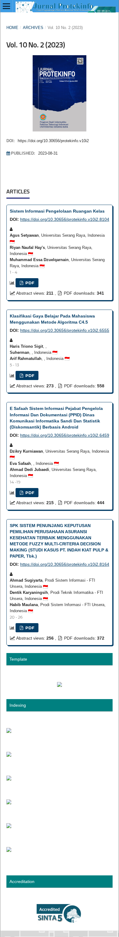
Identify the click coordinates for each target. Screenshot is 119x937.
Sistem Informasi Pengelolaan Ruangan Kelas (57, 211)
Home (12, 27)
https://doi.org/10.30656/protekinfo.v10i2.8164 (64, 564)
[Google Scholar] (8, 731)
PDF (29, 282)
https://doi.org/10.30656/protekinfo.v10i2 (53, 140)
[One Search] (8, 779)
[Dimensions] (8, 850)
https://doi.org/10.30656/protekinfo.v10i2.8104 (64, 219)
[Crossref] (8, 802)
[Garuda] (8, 755)
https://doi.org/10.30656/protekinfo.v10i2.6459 (64, 435)
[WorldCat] (8, 826)
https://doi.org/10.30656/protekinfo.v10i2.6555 (64, 330)
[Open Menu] (6, 6)
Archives (33, 27)
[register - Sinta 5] (59, 922)
